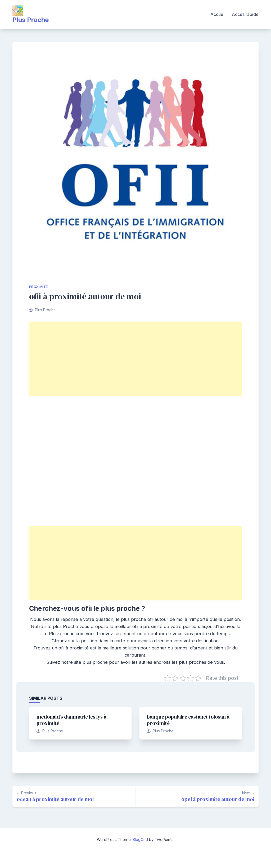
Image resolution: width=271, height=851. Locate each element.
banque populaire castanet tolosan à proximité (188, 720)
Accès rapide (245, 14)
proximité (38, 287)
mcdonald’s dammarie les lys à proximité (71, 720)
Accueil (217, 14)
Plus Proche (30, 20)
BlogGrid (140, 839)
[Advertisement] (135, 359)
